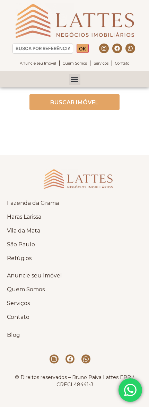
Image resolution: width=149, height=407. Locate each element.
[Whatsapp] (130, 48)
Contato (122, 63)
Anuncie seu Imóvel (38, 63)
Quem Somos (75, 63)
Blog (13, 335)
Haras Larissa (24, 217)
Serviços (101, 63)
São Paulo (21, 244)
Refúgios (19, 258)
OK (82, 48)
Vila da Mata (23, 230)
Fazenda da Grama (33, 203)
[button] (74, 79)
